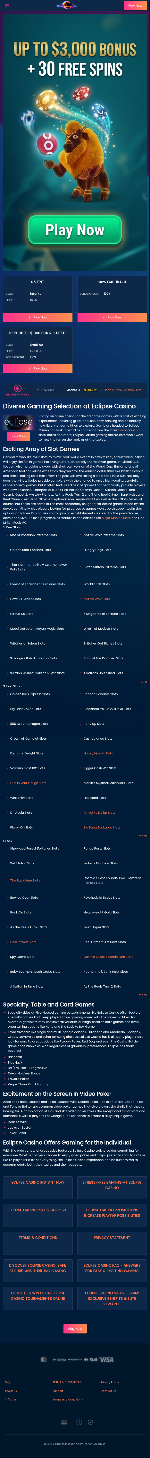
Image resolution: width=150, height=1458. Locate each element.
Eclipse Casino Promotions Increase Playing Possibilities (112, 1213)
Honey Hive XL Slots (98, 753)
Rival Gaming (129, 430)
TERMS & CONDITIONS (67, 1382)
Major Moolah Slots (116, 518)
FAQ (7, 1382)
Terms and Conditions (68, 1399)
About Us (11, 1391)
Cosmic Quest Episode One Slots (108, 957)
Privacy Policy (110, 1382)
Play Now (135, 5)
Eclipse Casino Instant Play (38, 1182)
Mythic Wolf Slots (97, 599)
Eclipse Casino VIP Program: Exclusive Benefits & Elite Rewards (112, 1298)
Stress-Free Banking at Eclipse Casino (112, 1185)
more (142, 681)
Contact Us (108, 1391)
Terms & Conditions (38, 1237)
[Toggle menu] (7, 6)
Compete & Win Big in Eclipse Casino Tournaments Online (38, 1296)
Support (58, 1391)
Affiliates (11, 1399)
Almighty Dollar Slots (99, 812)
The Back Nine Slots (25, 880)
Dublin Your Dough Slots (28, 783)
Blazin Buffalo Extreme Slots (95, 390)
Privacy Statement (112, 1237)
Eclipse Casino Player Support (38, 1210)
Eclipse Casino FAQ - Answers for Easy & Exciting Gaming (112, 1268)
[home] (67, 8)
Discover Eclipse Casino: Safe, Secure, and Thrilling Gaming (38, 1268)
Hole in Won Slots (23, 942)
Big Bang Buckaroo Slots (102, 827)
